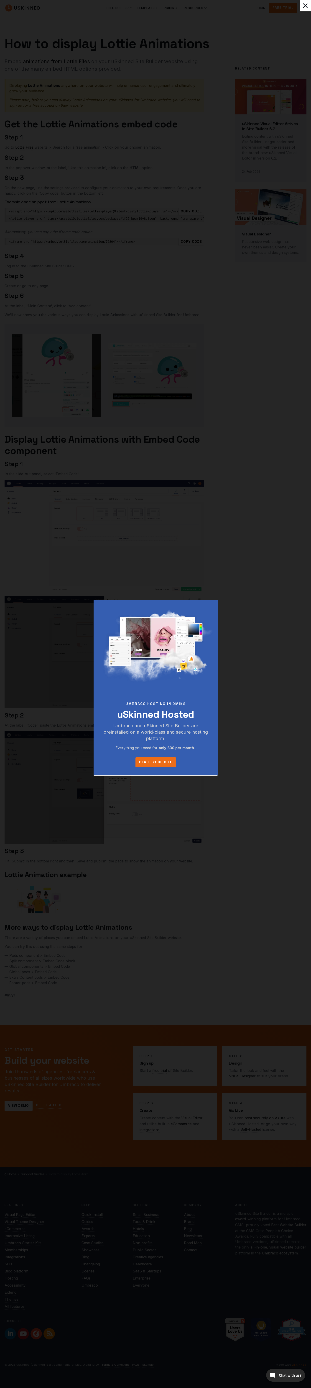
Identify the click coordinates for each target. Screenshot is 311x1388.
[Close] (305, 5)
